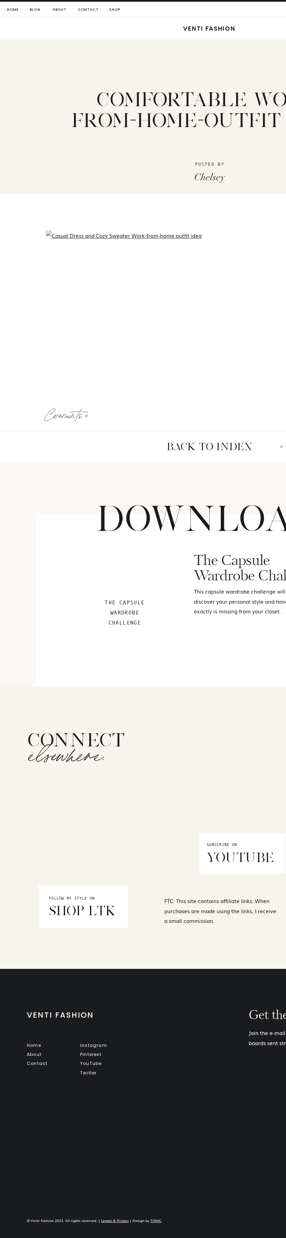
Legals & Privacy (115, 1220)
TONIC (155, 1220)
